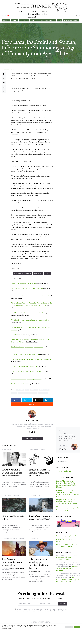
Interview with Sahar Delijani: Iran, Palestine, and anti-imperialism (12, 472)
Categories (49, 20)
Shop (60, 20)
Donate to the (22, 273)
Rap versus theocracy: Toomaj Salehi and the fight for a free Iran (31, 359)
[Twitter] (5, 15)
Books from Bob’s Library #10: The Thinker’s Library (67, 545)
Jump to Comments (8, 69)
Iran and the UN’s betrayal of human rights (25, 354)
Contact (47, 273)
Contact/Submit (37, 20)
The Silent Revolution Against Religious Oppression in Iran (30, 320)
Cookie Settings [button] (69, 626)
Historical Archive (71, 20)
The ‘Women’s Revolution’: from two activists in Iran (28, 313)
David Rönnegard (8, 522)
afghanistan (20, 389)
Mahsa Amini (34, 389)
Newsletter (24, 20)
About (5, 20)
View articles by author (65, 471)
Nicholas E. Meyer (35, 479)
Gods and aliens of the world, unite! (66, 540)
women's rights (42, 392)
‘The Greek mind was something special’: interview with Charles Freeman (39, 563)
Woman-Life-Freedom (31, 392)
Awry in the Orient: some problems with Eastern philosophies (40, 472)
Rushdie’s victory (16, 335)
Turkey (20, 392)
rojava (14, 392)
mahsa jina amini (44, 389)
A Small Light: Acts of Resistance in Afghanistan (26, 371)
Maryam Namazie (8, 59)
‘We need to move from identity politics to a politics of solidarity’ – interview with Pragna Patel (68, 509)
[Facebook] (2, 15)
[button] (79, 15)
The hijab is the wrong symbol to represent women (27, 347)
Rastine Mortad (8, 568)
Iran (27, 389)
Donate (14, 20)
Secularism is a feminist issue (20, 384)
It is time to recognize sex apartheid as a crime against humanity (31, 296)
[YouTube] (8, 15)
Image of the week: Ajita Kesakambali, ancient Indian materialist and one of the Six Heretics (66, 484)
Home (3, 27)
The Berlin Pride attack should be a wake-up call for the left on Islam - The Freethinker (68, 565)
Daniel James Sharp (36, 571)
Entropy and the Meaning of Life (13, 517)
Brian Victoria (34, 522)
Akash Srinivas (7, 479)
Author (61, 430)
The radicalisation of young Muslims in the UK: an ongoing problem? (67, 579)
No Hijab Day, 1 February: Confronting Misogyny (27, 288)
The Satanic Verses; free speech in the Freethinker (67, 568)
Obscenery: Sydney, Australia (66, 536)
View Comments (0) (31, 438)
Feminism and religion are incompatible (23, 283)
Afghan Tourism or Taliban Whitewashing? (25, 366)
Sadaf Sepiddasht (19, 568)
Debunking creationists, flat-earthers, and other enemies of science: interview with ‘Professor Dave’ (67, 493)
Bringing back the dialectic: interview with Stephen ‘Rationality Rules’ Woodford (66, 501)
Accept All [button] (77, 626)
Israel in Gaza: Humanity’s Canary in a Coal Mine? (40, 517)
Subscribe (63, 603)
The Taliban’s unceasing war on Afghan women (26, 379)
